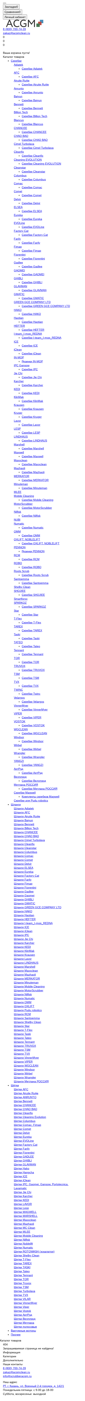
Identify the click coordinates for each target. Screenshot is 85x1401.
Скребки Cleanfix (32, 155)
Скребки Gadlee (32, 266)
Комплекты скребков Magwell (40, 796)
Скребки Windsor (32, 741)
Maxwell (19, 452)
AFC (16, 72)
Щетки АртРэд (23, 1314)
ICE (16, 341)
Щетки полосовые (25, 1326)
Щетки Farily (22, 1148)
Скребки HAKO (31, 313)
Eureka (18, 215)
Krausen (19, 404)
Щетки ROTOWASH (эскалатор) (34, 1251)
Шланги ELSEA (23, 867)
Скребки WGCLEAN (34, 733)
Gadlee (18, 262)
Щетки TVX (21, 1295)
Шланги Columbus (25, 851)
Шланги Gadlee (24, 891)
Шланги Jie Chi (23, 939)
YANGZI (19, 761)
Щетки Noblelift (23, 1243)
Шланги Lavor (23, 958)
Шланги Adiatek (24, 808)
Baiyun (18, 96)
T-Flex (18, 618)
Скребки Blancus (32, 124)
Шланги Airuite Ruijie (27, 816)
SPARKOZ (20, 602)
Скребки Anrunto (32, 92)
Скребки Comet (32, 195)
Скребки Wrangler (33, 757)
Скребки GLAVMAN (34, 290)
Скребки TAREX (32, 630)
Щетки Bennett (23, 1101)
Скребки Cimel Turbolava (38, 147)
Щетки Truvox (22, 1283)
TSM (17, 673)
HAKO (18, 310)
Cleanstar (20, 167)
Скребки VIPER (31, 717)
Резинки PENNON (33, 551)
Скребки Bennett (32, 108)
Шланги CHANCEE (26, 832)
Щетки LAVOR (23, 1204)
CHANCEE (20, 128)
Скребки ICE (30, 345)
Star (16, 610)
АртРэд (18, 768)
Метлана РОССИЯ (26, 784)
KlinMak (19, 397)
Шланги (16, 804)
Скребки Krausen (33, 408)
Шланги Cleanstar (25, 848)
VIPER (18, 713)
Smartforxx (20, 598)
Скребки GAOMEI (33, 274)
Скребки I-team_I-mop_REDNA (41, 337)
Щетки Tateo (22, 1271)
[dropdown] (4, 3)
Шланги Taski (22, 1033)
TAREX (18, 626)
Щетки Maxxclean (25, 1219)
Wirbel (18, 745)
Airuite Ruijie (21, 80)
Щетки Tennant (23, 1275)
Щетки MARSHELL (26, 1215)
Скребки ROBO (31, 567)
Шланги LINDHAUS (26, 962)
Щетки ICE (20, 1176)
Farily (17, 238)
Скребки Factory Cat (35, 234)
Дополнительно (13, 1360)
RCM (17, 555)
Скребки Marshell (33, 448)
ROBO (18, 563)
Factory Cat (21, 230)
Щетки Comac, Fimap (27, 1124)
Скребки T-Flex (31, 622)
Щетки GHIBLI (23, 1160)
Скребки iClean (31, 353)
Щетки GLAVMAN (25, 1164)
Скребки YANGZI (32, 764)
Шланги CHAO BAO (26, 836)
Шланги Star (22, 1026)
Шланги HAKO (23, 911)
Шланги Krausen (24, 954)
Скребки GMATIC (33, 298)
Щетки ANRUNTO (25, 1097)
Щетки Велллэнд (24, 1318)
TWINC (18, 689)
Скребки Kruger (32, 416)
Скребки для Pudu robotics (31, 800)
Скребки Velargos (33, 701)
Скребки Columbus (34, 179)
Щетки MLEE (22, 1231)
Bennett (19, 104)
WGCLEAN (21, 729)
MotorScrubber (23, 503)
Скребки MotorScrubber (37, 507)
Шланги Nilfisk (23, 994)
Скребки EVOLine (33, 226)
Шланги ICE (21, 927)
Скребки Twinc (31, 693)
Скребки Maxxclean (34, 464)
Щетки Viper (21, 1306)
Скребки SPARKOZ (34, 606)
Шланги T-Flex (23, 1030)
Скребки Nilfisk (31, 515)
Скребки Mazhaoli (33, 472)
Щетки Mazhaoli (24, 1223)
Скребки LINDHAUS (34, 440)
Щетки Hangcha (24, 1172)
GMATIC (19, 294)
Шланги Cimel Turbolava (29, 840)
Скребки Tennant (32, 654)
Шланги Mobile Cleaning (29, 986)
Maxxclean (20, 460)
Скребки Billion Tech (34, 116)
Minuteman (21, 484)
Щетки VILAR (22, 1299)
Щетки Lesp (21, 1208)
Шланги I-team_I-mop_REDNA (33, 923)
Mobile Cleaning (24, 495)
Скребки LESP (31, 432)
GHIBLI (18, 278)
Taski (17, 634)
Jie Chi (18, 373)
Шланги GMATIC (24, 903)
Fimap (18, 246)
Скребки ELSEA (32, 211)
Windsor (19, 737)
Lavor (17, 420)
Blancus (19, 120)
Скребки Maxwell (32, 456)
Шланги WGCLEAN (26, 1065)
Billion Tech (21, 112)
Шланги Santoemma (27, 1018)
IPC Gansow (21, 365)
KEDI (17, 389)
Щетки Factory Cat (25, 1144)
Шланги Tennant (24, 1041)
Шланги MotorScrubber (28, 990)
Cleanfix (19, 151)
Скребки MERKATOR (35, 480)
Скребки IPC (30, 369)
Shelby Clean (22, 586)
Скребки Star (30, 614)
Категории (9, 1356)
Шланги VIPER (23, 1061)
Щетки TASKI (22, 1267)
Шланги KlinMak (24, 950)
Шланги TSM (22, 1049)
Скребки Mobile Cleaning (37, 499)
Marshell (19, 444)
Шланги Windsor (24, 1069)
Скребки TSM (30, 677)
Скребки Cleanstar (33, 171)
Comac (18, 183)
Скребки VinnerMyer (35, 709)
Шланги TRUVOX (25, 1045)
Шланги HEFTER (25, 919)
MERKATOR (21, 476)
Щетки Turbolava (24, 1291)
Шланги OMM (22, 1002)
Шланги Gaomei (24, 895)
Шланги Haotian (24, 915)
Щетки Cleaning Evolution (30, 1117)
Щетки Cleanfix (23, 1113)
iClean (18, 349)
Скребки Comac (32, 187)
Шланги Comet (23, 859)
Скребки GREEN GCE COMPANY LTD (46, 306)
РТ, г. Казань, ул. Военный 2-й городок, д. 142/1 (33, 1386)
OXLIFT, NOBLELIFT (27, 539)
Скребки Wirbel (31, 749)
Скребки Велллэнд (34, 780)
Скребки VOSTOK (33, 725)
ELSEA (18, 207)
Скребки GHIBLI (32, 282)
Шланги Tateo (22, 1037)
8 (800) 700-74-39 (14, 29)
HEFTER (19, 325)
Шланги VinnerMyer (26, 1057)
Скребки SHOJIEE (33, 594)
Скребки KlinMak (32, 401)
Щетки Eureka (23, 1136)
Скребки (16, 60)
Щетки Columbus (24, 1121)
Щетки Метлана (24, 1322)
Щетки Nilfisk (22, 1239)
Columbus (20, 175)
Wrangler (19, 753)
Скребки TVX (30, 685)
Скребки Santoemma (35, 582)
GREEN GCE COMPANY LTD (32, 302)
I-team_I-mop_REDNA (28, 333)
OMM (17, 531)
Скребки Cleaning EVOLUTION (41, 163)
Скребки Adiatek (32, 68)
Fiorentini (20, 254)
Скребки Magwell (25, 792)
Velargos (19, 697)
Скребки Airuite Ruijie (35, 84)
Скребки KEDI (31, 393)
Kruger (18, 412)
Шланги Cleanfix (24, 844)
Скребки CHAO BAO (35, 139)
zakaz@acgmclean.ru (16, 33)
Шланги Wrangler (25, 1077)
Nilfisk (17, 511)
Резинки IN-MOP (32, 361)
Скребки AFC (30, 76)
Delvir (17, 199)
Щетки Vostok (22, 1310)
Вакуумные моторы (23, 1330)
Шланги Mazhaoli (25, 974)
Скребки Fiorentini (33, 258)
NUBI (17, 519)
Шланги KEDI (22, 946)
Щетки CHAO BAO (25, 1109)
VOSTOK (19, 721)
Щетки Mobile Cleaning (28, 1235)
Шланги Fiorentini (25, 887)
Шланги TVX (22, 1053)
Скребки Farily (31, 242)
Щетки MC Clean (24, 1227)
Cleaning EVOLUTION (28, 159)
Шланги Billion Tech (26, 828)
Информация (11, 1352)
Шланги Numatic (24, 998)
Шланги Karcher (24, 942)
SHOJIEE (20, 590)
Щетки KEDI (21, 1200)
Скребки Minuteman (34, 488)
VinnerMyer (21, 705)
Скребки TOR (30, 662)
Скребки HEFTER (33, 329)
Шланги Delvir (23, 863)
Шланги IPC (21, 935)
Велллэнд (20, 776)
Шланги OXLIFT (24, 1006)
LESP (17, 428)
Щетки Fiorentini (24, 1152)
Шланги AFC (22, 812)
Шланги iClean (23, 931)
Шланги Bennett (24, 824)
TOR (17, 658)
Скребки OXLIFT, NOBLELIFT (41, 543)
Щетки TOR (21, 1279)
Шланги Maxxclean (26, 970)
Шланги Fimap (23, 883)
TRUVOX (19, 666)
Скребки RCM (31, 559)
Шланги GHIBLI (24, 899)
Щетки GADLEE (24, 1156)
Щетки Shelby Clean (26, 1255)
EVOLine (19, 223)
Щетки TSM (21, 1287)
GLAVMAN (20, 286)
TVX (16, 681)
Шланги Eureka (23, 871)
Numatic (19, 523)
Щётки (15, 1085)
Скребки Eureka (32, 219)
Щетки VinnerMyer (25, 1302)
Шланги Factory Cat (26, 875)
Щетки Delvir (22, 1132)
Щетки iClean (22, 1180)
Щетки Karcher (23, 1196)
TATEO (18, 642)
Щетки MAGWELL (25, 1211)
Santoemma (21, 579)
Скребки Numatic (32, 527)
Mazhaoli (19, 468)
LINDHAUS (21, 436)
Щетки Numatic (23, 1247)
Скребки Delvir (31, 203)
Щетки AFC (21, 1089)
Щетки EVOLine (24, 1140)
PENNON (20, 547)
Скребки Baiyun (32, 100)
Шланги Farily (22, 879)
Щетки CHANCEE (25, 1105)
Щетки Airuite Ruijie (26, 1093)
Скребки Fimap (31, 250)
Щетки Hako (21, 1168)
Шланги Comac (23, 855)
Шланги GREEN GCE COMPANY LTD (37, 907)
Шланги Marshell (24, 966)
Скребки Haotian (32, 321)
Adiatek (18, 64)
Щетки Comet (22, 1128)
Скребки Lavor (31, 424)
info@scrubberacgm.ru (17, 1376)
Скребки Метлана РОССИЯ (39, 788)
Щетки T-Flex (22, 1259)
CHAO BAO (21, 135)
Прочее (16, 1334)
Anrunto (19, 88)
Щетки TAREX (23, 1263)
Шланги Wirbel (23, 1073)
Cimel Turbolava (24, 143)
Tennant (19, 650)
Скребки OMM (31, 535)
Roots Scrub (21, 571)
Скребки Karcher (32, 385)
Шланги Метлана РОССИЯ (31, 1081)
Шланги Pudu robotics (28, 1010)
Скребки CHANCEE (34, 132)
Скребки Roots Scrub (35, 575)
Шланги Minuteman (26, 982)
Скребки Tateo (31, 646)
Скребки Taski (31, 638)
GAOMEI (19, 270)
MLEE (17, 492)
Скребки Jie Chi (32, 377)
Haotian (19, 317)
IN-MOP (19, 357)
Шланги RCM (22, 1014)
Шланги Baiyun (23, 820)
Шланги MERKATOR (27, 978)
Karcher (19, 381)
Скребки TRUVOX (33, 670)
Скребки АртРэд (32, 772)
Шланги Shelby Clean (27, 1022)
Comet (18, 191)
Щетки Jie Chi (22, 1192)
